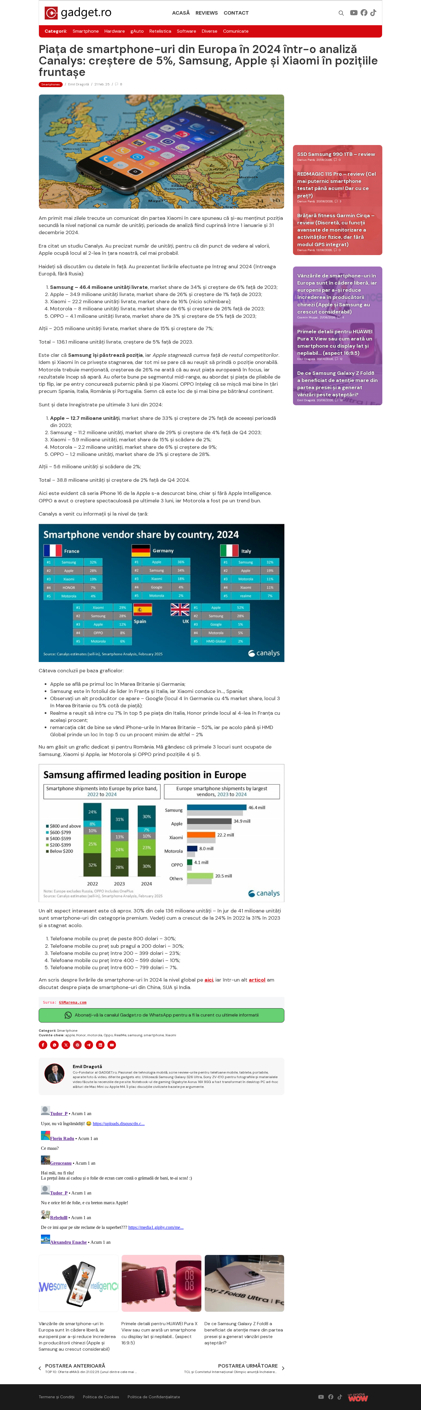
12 (341, 359)
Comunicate (236, 31)
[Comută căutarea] (341, 13)
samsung (135, 1035)
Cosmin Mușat (307, 317)
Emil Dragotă (78, 84)
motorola (94, 1035)
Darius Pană (305, 160)
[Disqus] (161, 1175)
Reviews (207, 12)
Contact (236, 12)
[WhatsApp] (54, 1045)
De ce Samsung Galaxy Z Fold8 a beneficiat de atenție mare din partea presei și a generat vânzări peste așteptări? (243, 1333)
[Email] (111, 1045)
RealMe (120, 1035)
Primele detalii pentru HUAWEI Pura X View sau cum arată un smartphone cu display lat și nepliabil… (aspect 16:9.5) (159, 1333)
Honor (81, 1035)
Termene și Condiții (56, 1396)
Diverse (209, 31)
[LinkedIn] (100, 1045)
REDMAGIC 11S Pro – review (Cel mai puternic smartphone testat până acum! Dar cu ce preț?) (336, 185)
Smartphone (86, 31)
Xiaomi (170, 1035)
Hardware (115, 31)
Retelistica (160, 31)
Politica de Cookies (101, 1396)
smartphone (154, 1035)
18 (341, 400)
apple (70, 1035)
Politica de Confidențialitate (154, 1396)
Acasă (181, 12)
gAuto (137, 31)
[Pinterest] (77, 1045)
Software (186, 31)
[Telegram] (88, 1045)
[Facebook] (43, 1045)
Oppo (108, 1035)
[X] (66, 1045)
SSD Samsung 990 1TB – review (336, 154)
